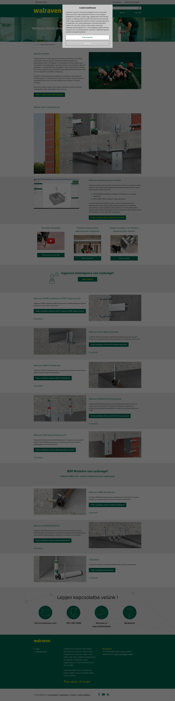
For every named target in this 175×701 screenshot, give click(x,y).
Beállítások (87, 43)
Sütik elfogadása (87, 37)
